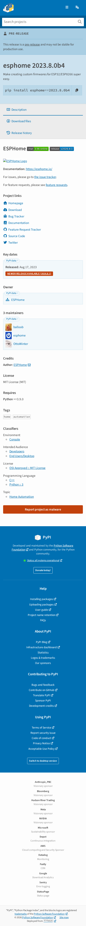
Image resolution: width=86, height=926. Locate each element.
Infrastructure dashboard (41, 647)
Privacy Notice (41, 743)
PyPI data (11, 260)
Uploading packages (41, 605)
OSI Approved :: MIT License (27, 468)
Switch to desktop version (43, 761)
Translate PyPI (41, 695)
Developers (16, 451)
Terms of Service (41, 728)
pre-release (32, 44)
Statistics (43, 653)
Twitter (13, 242)
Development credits (41, 706)
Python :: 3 (16, 484)
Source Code (16, 236)
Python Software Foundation (49, 914)
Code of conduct (41, 738)
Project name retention (41, 615)
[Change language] (77, 7)
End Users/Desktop (21, 456)
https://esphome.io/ (39, 169)
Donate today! (43, 570)
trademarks (21, 914)
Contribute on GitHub (41, 690)
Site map (64, 917)
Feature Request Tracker (24, 229)
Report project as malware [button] (43, 509)
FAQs (43, 620)
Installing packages (41, 599)
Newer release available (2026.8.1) (29, 273)
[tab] (43, 110)
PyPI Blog (41, 642)
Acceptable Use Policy (41, 749)
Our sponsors (43, 663)
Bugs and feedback (43, 685)
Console (14, 439)
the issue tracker (45, 177)
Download (15, 210)
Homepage (15, 203)
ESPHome (18, 299)
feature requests (56, 185)
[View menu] (67, 7)
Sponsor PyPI (43, 701)
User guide (41, 610)
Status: (43, 560)
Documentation (18, 223)
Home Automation (21, 496)
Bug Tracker (16, 216)
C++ (12, 480)
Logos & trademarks (43, 658)
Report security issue (43, 733)
